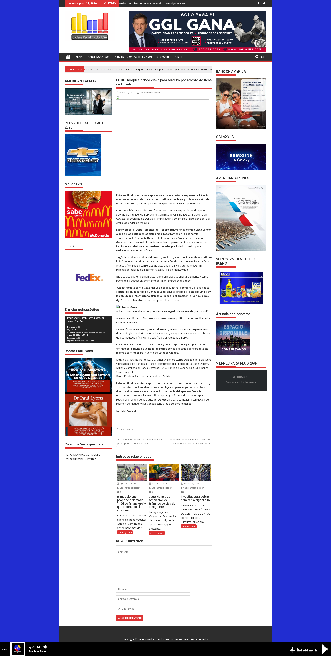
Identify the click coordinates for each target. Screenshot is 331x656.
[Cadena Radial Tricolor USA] (68, 56)
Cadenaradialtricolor (150, 92)
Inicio (79, 57)
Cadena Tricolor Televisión (133, 57)
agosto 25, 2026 (159, 483)
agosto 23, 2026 (191, 483)
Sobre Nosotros (98, 57)
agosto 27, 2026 (127, 483)
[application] (88, 329)
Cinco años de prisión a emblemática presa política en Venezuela (139, 441)
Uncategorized (126, 429)
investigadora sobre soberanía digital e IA (155, 3)
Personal (163, 57)
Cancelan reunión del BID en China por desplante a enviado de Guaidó (189, 441)
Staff (178, 57)
